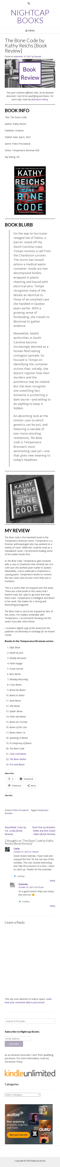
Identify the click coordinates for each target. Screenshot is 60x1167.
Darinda (37, 56)
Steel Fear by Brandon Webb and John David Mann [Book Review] (43, 831)
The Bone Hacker (18, 759)
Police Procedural (20, 810)
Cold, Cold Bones (18, 753)
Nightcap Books (30, 16)
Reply (52, 880)
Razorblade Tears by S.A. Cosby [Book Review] (15, 831)
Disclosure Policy (39, 99)
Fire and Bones (17, 764)
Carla (17, 848)
